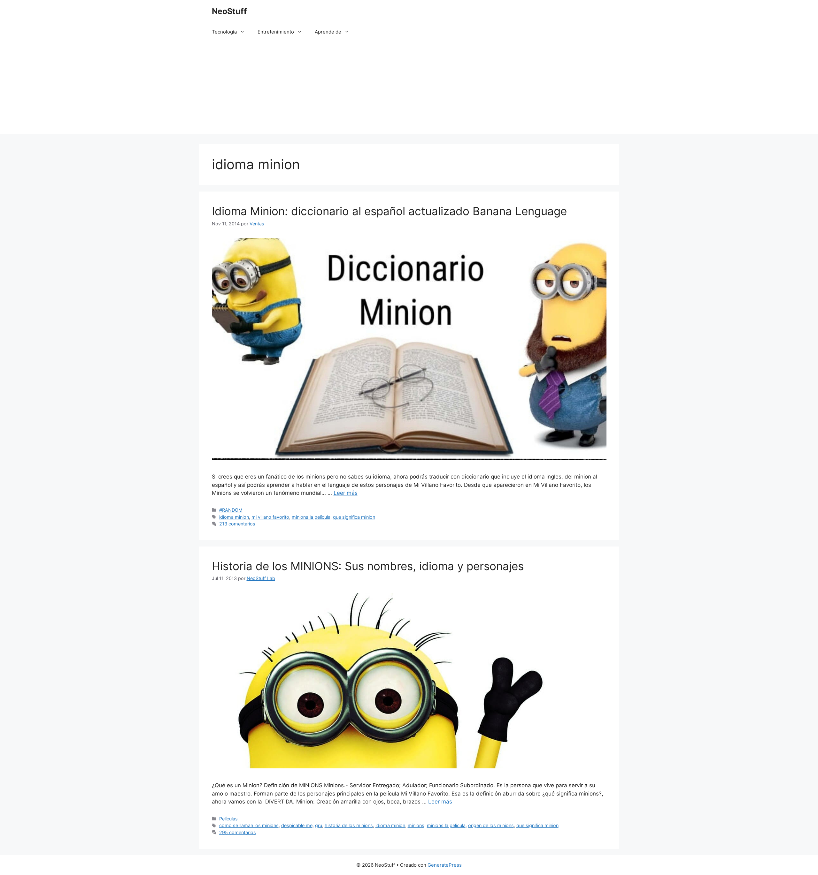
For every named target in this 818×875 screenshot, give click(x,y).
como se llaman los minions (249, 825)
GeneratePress (445, 865)
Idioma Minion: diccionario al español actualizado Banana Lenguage (389, 211)
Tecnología (224, 32)
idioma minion (234, 517)
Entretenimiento (276, 32)
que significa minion (354, 517)
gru (318, 825)
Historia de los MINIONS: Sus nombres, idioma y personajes (368, 566)
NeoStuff (229, 11)
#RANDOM (231, 510)
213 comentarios (237, 523)
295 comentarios (237, 832)
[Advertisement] (409, 89)
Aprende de (328, 32)
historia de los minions (349, 825)
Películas (228, 818)
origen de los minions (491, 825)
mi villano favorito (270, 517)
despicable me (297, 825)
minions (416, 825)
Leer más (346, 493)
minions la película (311, 517)
